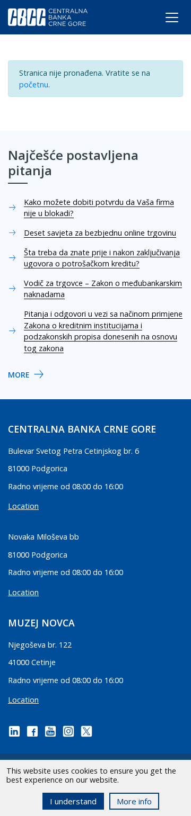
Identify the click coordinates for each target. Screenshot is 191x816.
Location (23, 506)
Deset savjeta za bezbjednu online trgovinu (100, 233)
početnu (33, 84)
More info (134, 801)
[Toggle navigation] (162, 19)
